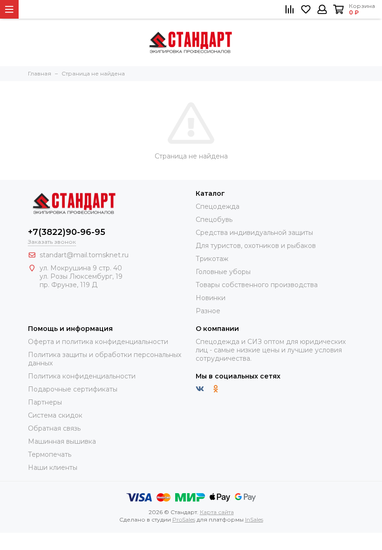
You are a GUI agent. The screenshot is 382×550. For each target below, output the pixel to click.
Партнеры (45, 402)
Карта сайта (217, 512)
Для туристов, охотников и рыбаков (256, 245)
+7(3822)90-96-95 (66, 232)
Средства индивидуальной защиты (254, 232)
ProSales (183, 519)
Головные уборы (223, 272)
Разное (208, 311)
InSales (254, 519)
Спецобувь (214, 219)
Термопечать (49, 454)
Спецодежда (217, 206)
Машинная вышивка (62, 441)
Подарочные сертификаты (72, 389)
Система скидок (55, 415)
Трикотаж (212, 258)
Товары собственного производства (257, 285)
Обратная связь (54, 428)
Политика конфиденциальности (82, 376)
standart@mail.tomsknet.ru (84, 255)
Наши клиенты (52, 467)
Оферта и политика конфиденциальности (98, 341)
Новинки (210, 298)
